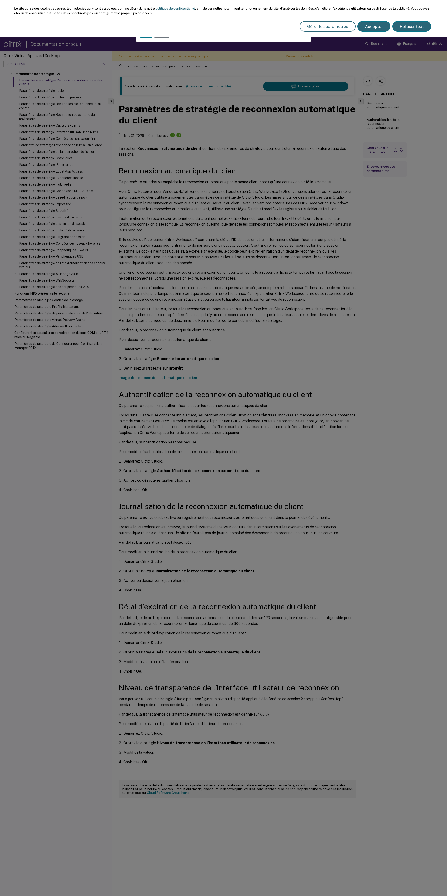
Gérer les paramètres (327, 26)
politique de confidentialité (175, 8)
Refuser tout (412, 26)
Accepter (374, 26)
